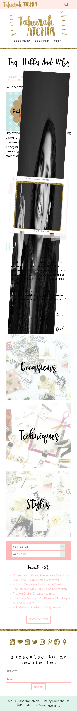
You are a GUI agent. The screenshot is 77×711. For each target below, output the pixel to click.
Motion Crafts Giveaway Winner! (34, 593)
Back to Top (38, 619)
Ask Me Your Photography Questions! (38, 607)
